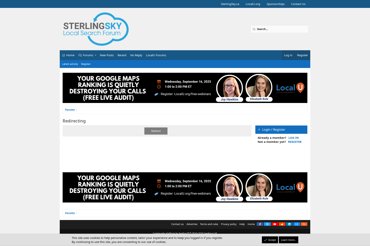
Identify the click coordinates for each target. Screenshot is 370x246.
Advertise (192, 224)
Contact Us (298, 4)
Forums (88, 55)
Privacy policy (229, 224)
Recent (122, 55)
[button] (95, 55)
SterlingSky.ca (230, 4)
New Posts (107, 55)
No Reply (136, 55)
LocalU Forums (156, 55)
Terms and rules (209, 224)
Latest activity (70, 64)
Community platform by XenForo (185, 233)
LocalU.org (253, 4)
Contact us (177, 224)
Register (86, 64)
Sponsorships (276, 4)
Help (242, 224)
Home (70, 55)
